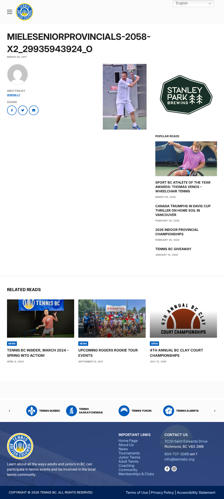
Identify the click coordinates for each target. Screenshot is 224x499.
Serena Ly (13, 95)
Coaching (126, 465)
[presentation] (40, 318)
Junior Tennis (129, 457)
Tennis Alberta (52, 410)
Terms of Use (137, 492)
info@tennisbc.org (179, 459)
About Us (126, 445)
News (123, 449)
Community (128, 469)
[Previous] (9, 410)
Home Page (128, 440)
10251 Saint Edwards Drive (185, 441)
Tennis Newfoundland (185, 410)
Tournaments (129, 453)
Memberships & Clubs (136, 474)
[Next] (214, 410)
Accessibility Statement (196, 492)
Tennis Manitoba (98, 410)
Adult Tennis (128, 461)
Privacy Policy (162, 492)
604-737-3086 (176, 454)
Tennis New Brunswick (136, 410)
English (181, 3)
